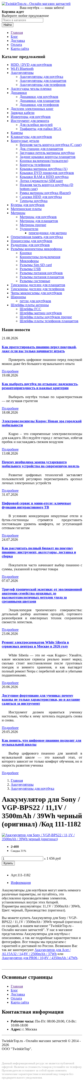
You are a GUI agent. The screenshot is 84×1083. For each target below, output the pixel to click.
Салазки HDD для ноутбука (41, 197)
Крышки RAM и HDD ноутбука (44, 177)
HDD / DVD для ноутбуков (31, 65)
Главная (17, 32)
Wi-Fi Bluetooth (22, 69)
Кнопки (26, 253)
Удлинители (29, 229)
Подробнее (10, 371)
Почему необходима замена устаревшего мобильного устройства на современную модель (40, 464)
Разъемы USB (30, 269)
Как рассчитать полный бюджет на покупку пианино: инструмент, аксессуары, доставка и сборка (39, 552)
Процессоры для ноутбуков (31, 241)
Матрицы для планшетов (39, 221)
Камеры (17, 133)
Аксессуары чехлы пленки (31, 89)
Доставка (18, 41)
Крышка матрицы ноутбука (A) (43, 169)
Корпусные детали (25, 141)
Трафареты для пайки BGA (40, 129)
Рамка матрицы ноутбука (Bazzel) (45, 193)
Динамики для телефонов (39, 105)
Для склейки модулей (36, 125)
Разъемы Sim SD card (36, 265)
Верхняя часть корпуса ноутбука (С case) (51, 145)
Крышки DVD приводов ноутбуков (47, 173)
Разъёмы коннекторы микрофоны (36, 249)
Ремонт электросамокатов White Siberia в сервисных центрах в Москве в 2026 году (35, 644)
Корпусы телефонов (35, 165)
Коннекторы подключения (40, 257)
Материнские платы (26, 209)
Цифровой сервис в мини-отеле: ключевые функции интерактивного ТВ (36, 505)
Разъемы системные (35, 281)
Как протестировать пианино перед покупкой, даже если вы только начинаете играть (39, 349)
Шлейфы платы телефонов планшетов (49, 321)
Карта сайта (20, 49)
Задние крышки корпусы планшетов (47, 157)
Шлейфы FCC (30, 309)
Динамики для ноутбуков (39, 97)
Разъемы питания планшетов (42, 277)
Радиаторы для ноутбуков (30, 245)
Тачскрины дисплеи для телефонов (38, 289)
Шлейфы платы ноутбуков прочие (46, 317)
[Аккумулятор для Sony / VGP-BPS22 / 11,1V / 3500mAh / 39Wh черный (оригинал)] (42, 839)
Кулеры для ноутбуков (28, 205)
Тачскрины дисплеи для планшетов (38, 285)
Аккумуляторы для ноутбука (41, 77)
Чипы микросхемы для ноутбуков (36, 293)
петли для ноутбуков (35, 301)
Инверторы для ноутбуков (31, 117)
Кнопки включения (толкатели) (44, 161)
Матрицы (18, 213)
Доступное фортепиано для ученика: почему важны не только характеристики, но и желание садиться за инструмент (41, 699)
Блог (14, 36)
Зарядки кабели (22, 113)
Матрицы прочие (33, 225)
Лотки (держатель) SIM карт (41, 181)
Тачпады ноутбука (33, 201)
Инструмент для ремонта (30, 121)
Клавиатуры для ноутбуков (31, 137)
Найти (8, 24)
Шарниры (18, 297)
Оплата (16, 45)
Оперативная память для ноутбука (37, 237)
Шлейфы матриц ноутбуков (41, 313)
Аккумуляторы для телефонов (43, 85)
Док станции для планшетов (41, 149)
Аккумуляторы (22, 73)
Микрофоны (29, 261)
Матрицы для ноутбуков (38, 217)
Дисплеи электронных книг (32, 109)
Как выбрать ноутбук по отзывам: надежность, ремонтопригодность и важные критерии (40, 386)
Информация (21, 883)
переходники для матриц (48, 233)
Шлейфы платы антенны (30, 305)
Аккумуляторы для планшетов (43, 81)
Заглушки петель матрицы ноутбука (47, 153)
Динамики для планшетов (40, 101)
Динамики (19, 93)
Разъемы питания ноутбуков (41, 273)
